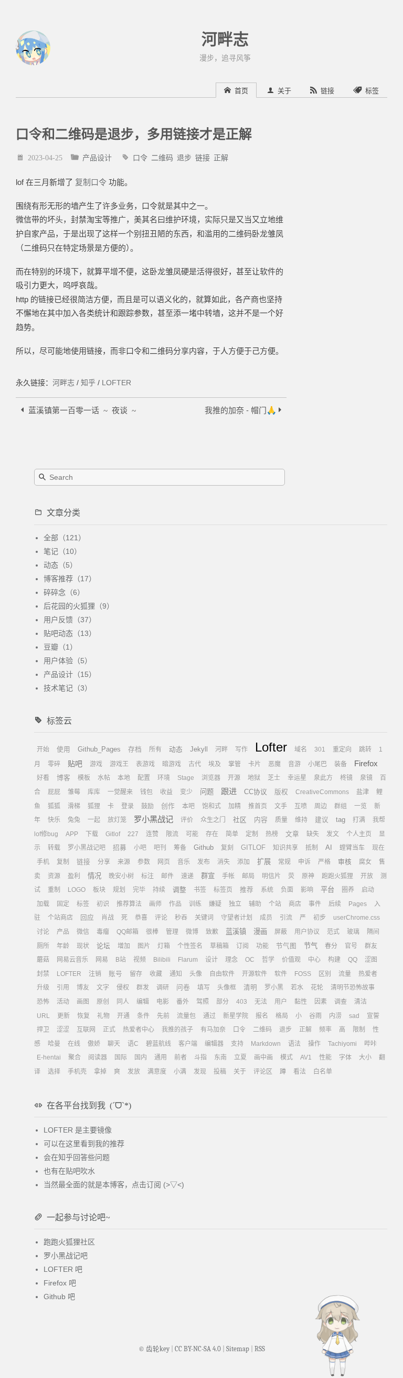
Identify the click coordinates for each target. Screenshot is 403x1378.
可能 (192, 834)
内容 (261, 820)
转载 (54, 847)
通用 (160, 1057)
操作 (314, 1043)
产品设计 (97, 157)
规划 (119, 889)
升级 (43, 987)
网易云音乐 (72, 959)
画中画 (263, 1057)
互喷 (300, 806)
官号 (351, 946)
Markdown (266, 1043)
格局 (281, 1016)
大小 (365, 1057)
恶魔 (274, 764)
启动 (368, 889)
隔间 (373, 931)
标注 (147, 876)
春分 (331, 946)
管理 (172, 931)
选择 (54, 1071)
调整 (179, 889)
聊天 (114, 1043)
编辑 (142, 1001)
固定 (63, 904)
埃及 (214, 764)
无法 (260, 1001)
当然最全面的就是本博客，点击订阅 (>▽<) (114, 1184)
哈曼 (54, 1043)
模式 (286, 1057)
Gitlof (112, 834)
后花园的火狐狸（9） (79, 606)
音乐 (183, 862)
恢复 (83, 1016)
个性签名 (190, 946)
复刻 (227, 847)
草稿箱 (219, 946)
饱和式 (211, 806)
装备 (340, 764)
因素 (320, 1001)
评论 (161, 917)
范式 (333, 931)
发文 (332, 834)
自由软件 (222, 974)
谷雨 (315, 1016)
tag (340, 820)
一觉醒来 (120, 792)
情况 (94, 876)
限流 (172, 834)
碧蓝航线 (158, 1043)
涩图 (371, 959)
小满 (180, 1071)
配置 (143, 777)
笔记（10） (62, 551)
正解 (221, 157)
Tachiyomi (342, 1043)
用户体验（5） (68, 660)
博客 (63, 777)
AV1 (306, 1057)
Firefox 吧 (60, 1283)
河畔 (221, 749)
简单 (232, 834)
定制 (252, 834)
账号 (115, 974)
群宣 (208, 876)
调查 (340, 1001)
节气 (310, 946)
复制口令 (91, 182)
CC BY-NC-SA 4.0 (198, 1349)
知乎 (88, 382)
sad (354, 1016)
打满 (359, 820)
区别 (325, 974)
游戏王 (119, 764)
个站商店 (60, 917)
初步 (319, 917)
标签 (83, 904)
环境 (163, 777)
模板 (84, 777)
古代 (194, 764)
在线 (74, 1043)
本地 (124, 777)
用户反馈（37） (70, 619)
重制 (54, 889)
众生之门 (213, 820)
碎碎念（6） (64, 592)
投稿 (220, 1071)
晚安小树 (121, 876)
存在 (212, 834)
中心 (314, 959)
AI (328, 847)
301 (319, 749)
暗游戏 (171, 764)
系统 (267, 889)
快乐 (54, 820)
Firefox (366, 763)
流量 (344, 974)
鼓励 (147, 806)
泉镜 (366, 777)
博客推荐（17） (70, 578)
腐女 (365, 862)
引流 (286, 917)
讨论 (43, 931)
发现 (200, 1071)
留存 (136, 974)
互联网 (86, 1029)
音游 (294, 764)
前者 (180, 1057)
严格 (324, 862)
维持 (301, 820)
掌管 (234, 764)
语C (133, 1043)
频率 (325, 1029)
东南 (220, 1057)
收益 (166, 792)
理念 (231, 959)
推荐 (246, 889)
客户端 (187, 1043)
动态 (176, 749)
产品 (63, 931)
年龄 (63, 946)
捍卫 (43, 1029)
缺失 (312, 834)
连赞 (152, 834)
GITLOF (253, 847)
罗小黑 (273, 987)
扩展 (264, 862)
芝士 (274, 777)
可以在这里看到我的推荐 (84, 1143)
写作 (241, 749)
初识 (103, 904)
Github (204, 847)
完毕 (139, 889)
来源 (124, 862)
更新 (63, 1016)
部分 (222, 1001)
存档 (135, 749)
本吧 (188, 806)
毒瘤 (103, 931)
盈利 (74, 876)
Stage (185, 777)
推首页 (257, 806)
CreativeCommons (322, 792)
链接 (202, 157)
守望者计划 (236, 917)
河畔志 (225, 39)
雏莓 (74, 792)
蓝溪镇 (236, 931)
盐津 (362, 792)
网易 (102, 959)
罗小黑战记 (153, 819)
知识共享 (285, 847)
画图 (83, 1001)
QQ (352, 959)
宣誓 (373, 1016)
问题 (207, 792)
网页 (163, 862)
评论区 (262, 1071)
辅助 (255, 904)
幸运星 (297, 777)
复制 (63, 862)
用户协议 (307, 931)
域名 (300, 749)
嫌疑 (215, 904)
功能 (262, 946)
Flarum (188, 959)
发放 (134, 1071)
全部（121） (65, 537)
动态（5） (60, 565)
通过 (209, 1016)
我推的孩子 (177, 1029)
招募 (119, 847)
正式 (109, 1029)
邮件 (167, 876)
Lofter (271, 747)
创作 (168, 806)
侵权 (122, 987)
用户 (280, 1001)
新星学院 (235, 1016)
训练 (195, 904)
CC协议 (255, 792)
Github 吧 (59, 1296)
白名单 (322, 1071)
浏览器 (211, 777)
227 (133, 834)
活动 (63, 1001)
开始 (43, 749)
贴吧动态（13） (70, 633)
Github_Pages (99, 749)
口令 (140, 157)
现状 (83, 946)
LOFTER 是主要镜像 (78, 1130)
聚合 (74, 1057)
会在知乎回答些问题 (77, 1157)
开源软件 (254, 974)
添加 (243, 862)
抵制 (311, 847)
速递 (187, 876)
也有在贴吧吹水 (69, 1171)
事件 (315, 904)
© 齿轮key (154, 1349)
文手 (280, 806)
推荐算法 (129, 904)
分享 (104, 862)
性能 (325, 1057)
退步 (184, 157)
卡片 (254, 764)
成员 (266, 917)
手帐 (228, 876)
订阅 (242, 946)
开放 (366, 876)
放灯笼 (117, 820)
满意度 (156, 1071)
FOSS (302, 974)
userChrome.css (356, 917)
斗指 (200, 1057)
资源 (54, 876)
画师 (155, 904)
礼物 (103, 1016)
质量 (281, 820)
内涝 (335, 1016)
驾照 (202, 1001)
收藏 (156, 974)
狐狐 (54, 806)
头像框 (226, 987)
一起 (94, 820)
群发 (142, 987)
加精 (234, 806)
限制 (359, 1029)
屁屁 (54, 792)
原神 (308, 876)
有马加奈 (213, 1029)
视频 (139, 959)
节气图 (286, 946)
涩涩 (63, 1029)
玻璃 (353, 931)
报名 (262, 1016)
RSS (259, 1349)
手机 (43, 862)
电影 (162, 1001)
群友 (371, 946)
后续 (334, 904)
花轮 (317, 987)
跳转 (365, 749)
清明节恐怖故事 (353, 987)
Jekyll (199, 749)
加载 (43, 904)
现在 (378, 847)
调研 (162, 987)
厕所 (43, 946)
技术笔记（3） (68, 688)
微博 (192, 931)
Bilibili (162, 959)
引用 (63, 987)
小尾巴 (317, 764)
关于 (240, 1071)
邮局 (248, 876)
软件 (280, 974)
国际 (120, 1057)
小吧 (140, 847)
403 (241, 1001)
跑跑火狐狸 (337, 876)
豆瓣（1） (60, 647)
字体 (345, 1057)
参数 (143, 862)
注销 (95, 974)
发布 (203, 862)
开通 (123, 1016)
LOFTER (116, 382)
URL (43, 1016)
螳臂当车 (352, 847)
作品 (175, 904)
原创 (103, 1001)
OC (249, 959)
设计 (211, 959)
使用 (63, 749)
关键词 (204, 917)
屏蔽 (280, 931)
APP (72, 834)
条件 (143, 1016)
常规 (284, 862)
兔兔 (74, 820)
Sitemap (237, 1349)
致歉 (212, 931)
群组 (340, 806)
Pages (357, 904)
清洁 (360, 1001)
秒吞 (181, 917)
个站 (275, 904)
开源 (234, 777)
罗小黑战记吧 (86, 847)
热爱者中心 (138, 1029)
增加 (124, 946)
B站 (120, 959)
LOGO (77, 889)
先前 (163, 1016)
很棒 (152, 931)
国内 (140, 1057)
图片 (143, 946)
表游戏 (145, 764)
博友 (83, 987)
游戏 (96, 764)
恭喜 (141, 917)
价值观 (291, 959)
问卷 (183, 987)
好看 (43, 777)
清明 (250, 987)
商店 (295, 904)
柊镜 (346, 777)
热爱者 (367, 974)
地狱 (254, 777)
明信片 (271, 876)
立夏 (240, 1057)
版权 (281, 792)
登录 (127, 806)
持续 (159, 889)
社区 (240, 820)
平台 (327, 889)
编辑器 (214, 1043)
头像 (195, 974)
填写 (203, 987)
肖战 (107, 917)
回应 (87, 917)
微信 (83, 931)
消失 (223, 862)
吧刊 (160, 847)
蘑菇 (43, 959)
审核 (345, 862)
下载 (92, 834)
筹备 (180, 847)
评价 (187, 820)
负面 (287, 889)
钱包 (146, 792)
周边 (320, 806)
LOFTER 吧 (63, 1269)
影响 (307, 889)
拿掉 (100, 1071)
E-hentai (49, 1057)
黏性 (300, 1001)
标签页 (223, 889)
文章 (292, 834)
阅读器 (97, 1057)
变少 (186, 792)
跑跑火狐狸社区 (69, 1242)
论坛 (103, 946)
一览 (360, 806)
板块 (99, 889)
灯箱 (163, 946)
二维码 (162, 157)
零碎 (54, 764)
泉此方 (323, 777)
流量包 (186, 1016)
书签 (200, 889)
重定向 (342, 749)
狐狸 (94, 806)
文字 (103, 987)
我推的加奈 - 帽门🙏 (242, 409)
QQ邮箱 (127, 931)
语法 (294, 1043)
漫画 (260, 931)
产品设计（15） (70, 674)
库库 (94, 792)
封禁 (43, 974)
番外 (182, 1001)
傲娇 (94, 1043)
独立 (235, 904)
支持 (237, 1043)
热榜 (272, 834)
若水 (297, 987)
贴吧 (75, 763)
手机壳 (77, 1071)
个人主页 (359, 834)
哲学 (268, 959)
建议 (321, 820)
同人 (122, 1001)
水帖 (104, 777)
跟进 (229, 791)
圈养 (348, 889)
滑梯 (74, 806)
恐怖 (43, 1001)
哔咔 (370, 1043)
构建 (334, 959)
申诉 (304, 862)
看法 (299, 1071)
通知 (175, 974)
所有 (155, 749)
